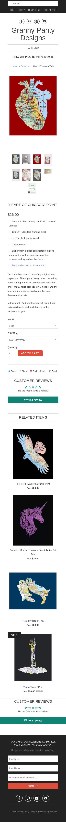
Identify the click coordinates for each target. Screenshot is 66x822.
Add (44, 371)
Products (25, 66)
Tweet (14, 371)
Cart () (36, 10)
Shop (22, 10)
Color (11, 319)
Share (24, 371)
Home (12, 10)
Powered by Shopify (47, 812)
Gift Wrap (13, 333)
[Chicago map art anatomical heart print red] (33, 106)
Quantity (13, 347)
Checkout (50, 10)
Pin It (35, 371)
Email (54, 371)
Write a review (33, 399)
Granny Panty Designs (33, 34)
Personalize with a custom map (28, 265)
